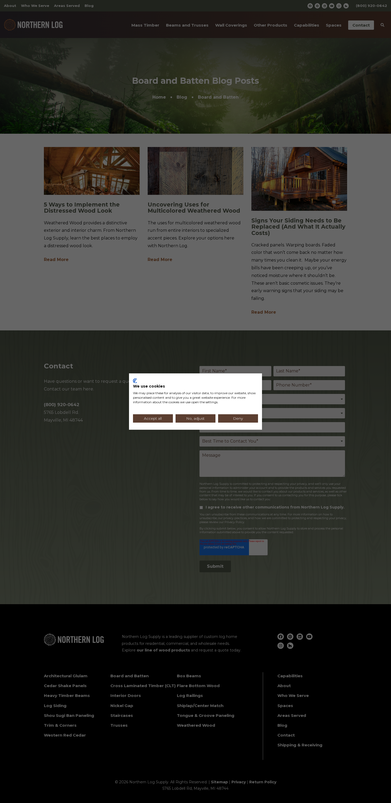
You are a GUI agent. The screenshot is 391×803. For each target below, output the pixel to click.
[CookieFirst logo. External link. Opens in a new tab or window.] (135, 380)
